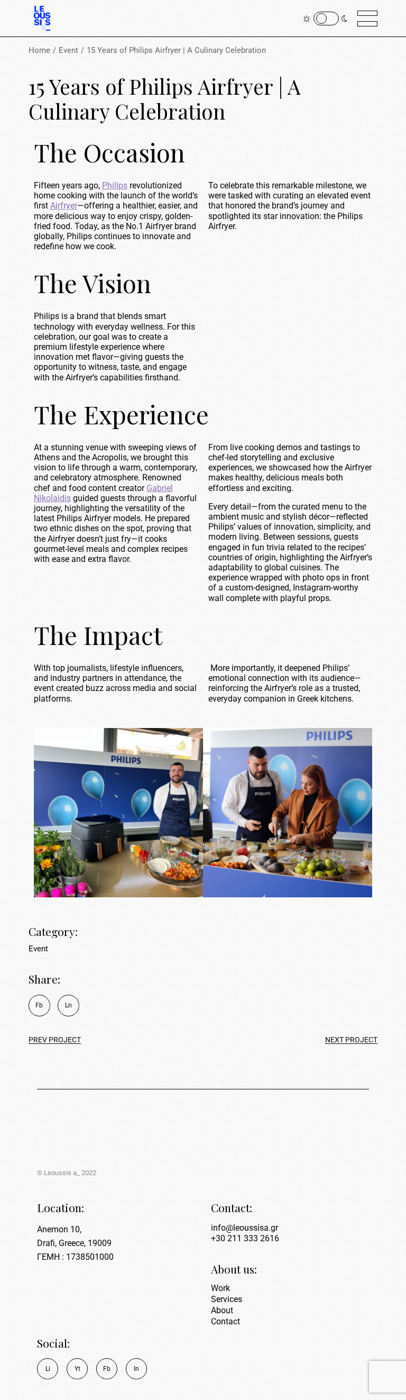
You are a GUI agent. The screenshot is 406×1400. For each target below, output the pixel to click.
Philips (114, 185)
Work (220, 1288)
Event (38, 948)
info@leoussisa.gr (244, 1228)
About (222, 1310)
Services (226, 1299)
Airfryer (63, 206)
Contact (225, 1321)
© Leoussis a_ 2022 (66, 1173)
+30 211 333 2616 (245, 1238)
